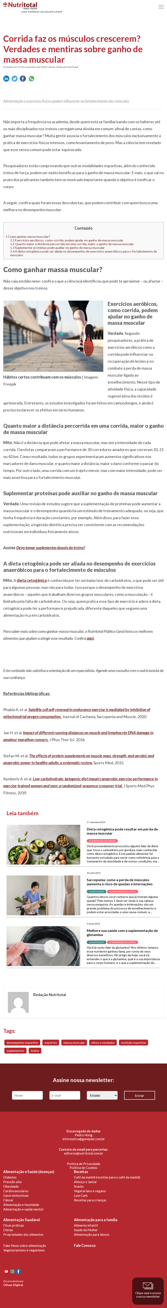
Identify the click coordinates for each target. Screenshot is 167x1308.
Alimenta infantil (86, 1225)
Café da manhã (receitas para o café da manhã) (107, 1177)
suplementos (15, 1050)
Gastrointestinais (16, 1195)
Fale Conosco (85, 1245)
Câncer (8, 1200)
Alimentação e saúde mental (23, 1209)
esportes (51, 1042)
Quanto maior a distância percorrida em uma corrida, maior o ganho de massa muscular (72, 244)
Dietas (8, 1230)
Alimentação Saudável (21, 1220)
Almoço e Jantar (85, 1182)
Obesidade (11, 1186)
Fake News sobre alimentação (24, 1245)
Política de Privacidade (83, 1164)
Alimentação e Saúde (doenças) (28, 1172)
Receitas (81, 1172)
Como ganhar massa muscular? (28, 236)
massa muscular (74, 1042)
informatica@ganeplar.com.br (83, 1139)
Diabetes (10, 1177)
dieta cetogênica (32, 580)
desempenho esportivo (22, 1042)
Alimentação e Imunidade (21, 1205)
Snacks (79, 1186)
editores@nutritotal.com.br (83, 1153)
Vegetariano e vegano (90, 1191)
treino (35, 1050)
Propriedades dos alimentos (23, 1234)
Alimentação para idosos (91, 1234)
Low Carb (81, 1195)
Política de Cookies (83, 1168)
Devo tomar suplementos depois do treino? (50, 547)
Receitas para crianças (90, 1200)
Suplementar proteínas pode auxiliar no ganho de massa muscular (57, 247)
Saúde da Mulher (86, 1230)
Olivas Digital (13, 1285)
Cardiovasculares (15, 1191)
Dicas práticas (13, 1225)
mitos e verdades (103, 1042)
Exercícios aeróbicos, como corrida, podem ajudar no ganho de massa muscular (67, 240)
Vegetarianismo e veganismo (24, 1250)
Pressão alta (12, 1182)
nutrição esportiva (133, 1042)
